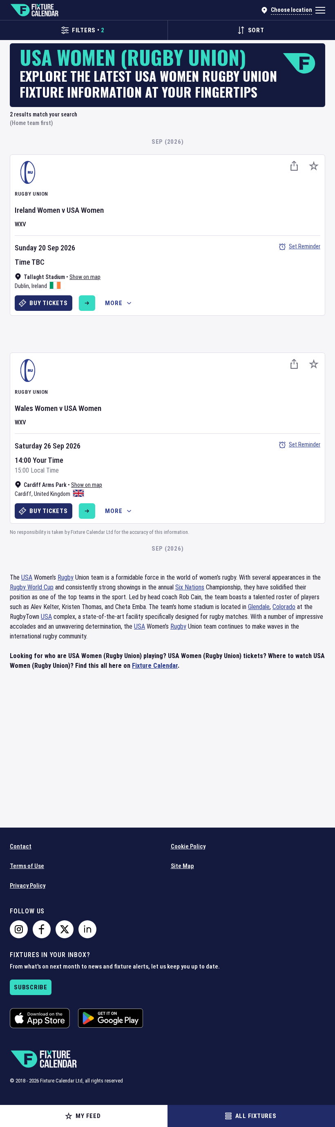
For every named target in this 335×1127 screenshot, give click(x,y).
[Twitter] (65, 929)
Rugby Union (31, 194)
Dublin (22, 286)
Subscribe (30, 987)
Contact (20, 846)
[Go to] (87, 303)
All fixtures (256, 1116)
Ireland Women (37, 210)
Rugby (66, 577)
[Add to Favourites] (313, 165)
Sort (256, 30)
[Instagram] (19, 929)
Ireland (39, 286)
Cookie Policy (188, 846)
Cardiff (23, 494)
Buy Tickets (48, 303)
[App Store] (40, 1018)
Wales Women (36, 408)
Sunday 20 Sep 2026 (45, 247)
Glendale (259, 607)
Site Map (182, 866)
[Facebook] (42, 929)
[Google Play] (110, 1018)
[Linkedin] (87, 929)
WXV (20, 224)
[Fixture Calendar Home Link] (34, 10)
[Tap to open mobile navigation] (320, 10)
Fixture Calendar (155, 666)
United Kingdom (52, 494)
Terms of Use (27, 866)
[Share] (294, 165)
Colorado (283, 607)
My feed (88, 1116)
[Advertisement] (167, 333)
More (113, 303)
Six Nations (189, 587)
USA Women (85, 210)
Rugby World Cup (32, 587)
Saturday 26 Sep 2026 (47, 446)
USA (26, 577)
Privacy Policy (27, 885)
